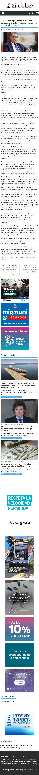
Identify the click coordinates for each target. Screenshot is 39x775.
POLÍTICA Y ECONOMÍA (8, 257)
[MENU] (37, 13)
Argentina (3, 259)
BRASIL (33, 257)
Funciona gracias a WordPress (12, 770)
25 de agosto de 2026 (9, 381)
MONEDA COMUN (26, 257)
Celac (19, 257)
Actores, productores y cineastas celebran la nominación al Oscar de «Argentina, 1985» (30, 269)
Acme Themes (19, 772)
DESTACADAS (18, 397)
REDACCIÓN (20, 30)
